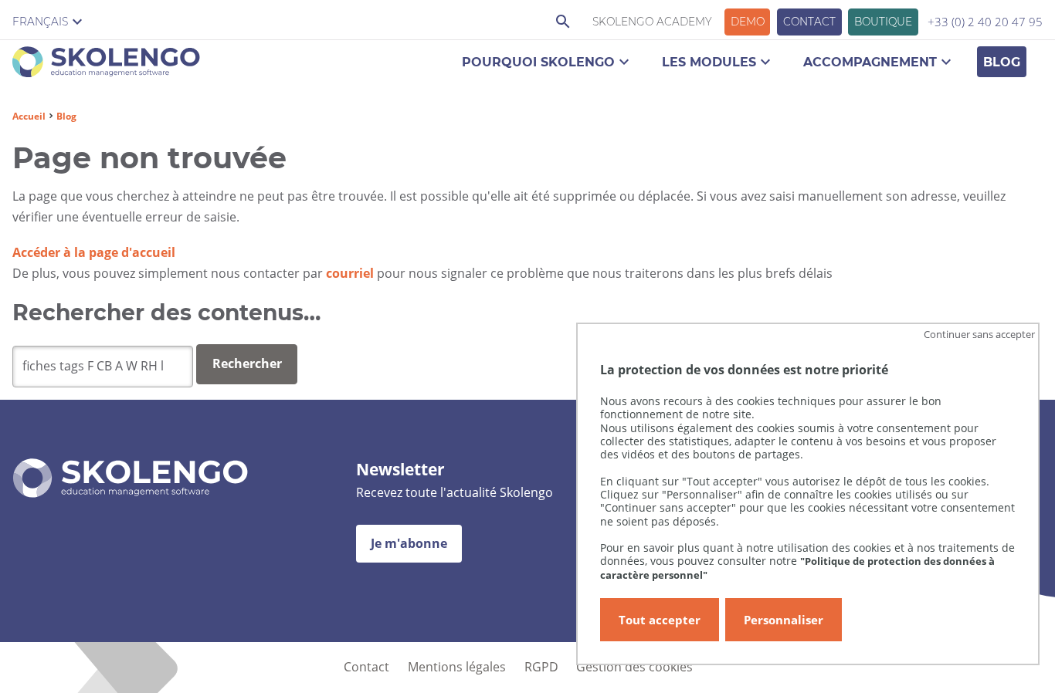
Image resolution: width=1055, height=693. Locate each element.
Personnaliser (783, 619)
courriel (350, 273)
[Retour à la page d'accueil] (106, 64)
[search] (102, 366)
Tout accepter (660, 619)
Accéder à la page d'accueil (93, 252)
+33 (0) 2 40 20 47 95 (985, 21)
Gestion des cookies (634, 666)
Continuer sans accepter (979, 334)
